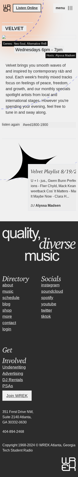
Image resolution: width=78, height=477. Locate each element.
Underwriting (14, 367)
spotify (47, 297)
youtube (48, 304)
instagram (50, 285)
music (7, 291)
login (6, 329)
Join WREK (17, 395)
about (7, 285)
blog (6, 304)
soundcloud (52, 291)
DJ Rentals (12, 379)
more (7, 316)
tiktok (46, 316)
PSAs (7, 386)
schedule (11, 297)
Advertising (12, 373)
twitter (46, 310)
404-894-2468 (13, 431)
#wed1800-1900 (35, 125)
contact (9, 322)
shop (7, 310)
